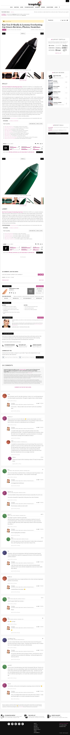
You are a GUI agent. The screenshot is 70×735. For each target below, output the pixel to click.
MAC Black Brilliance (9, 126)
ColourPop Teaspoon (9, 235)
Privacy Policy (37, 729)
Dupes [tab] (5, 120)
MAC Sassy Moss (8, 237)
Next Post (41, 280)
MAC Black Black (8, 130)
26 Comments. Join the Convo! (10, 271)
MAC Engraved (8, 134)
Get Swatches (40, 357)
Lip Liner (12, 277)
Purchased (19, 29)
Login (67, 1)
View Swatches (32, 123)
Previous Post (5, 280)
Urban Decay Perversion (9, 128)
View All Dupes (39, 123)
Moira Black (7, 133)
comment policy (22, 369)
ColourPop (3, 15)
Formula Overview (13, 118)
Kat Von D (8, 277)
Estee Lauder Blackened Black (11, 137)
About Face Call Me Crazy (10, 238)
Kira (8, 469)
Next (43, 33)
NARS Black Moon (8, 135)
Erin (8, 618)
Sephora (11, 152)
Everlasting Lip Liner (14, 288)
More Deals (58, 133)
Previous (41, 33)
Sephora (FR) (31, 152)
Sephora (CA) (16, 152)
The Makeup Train (11, 638)
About (35, 723)
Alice (12, 537)
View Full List (58, 53)
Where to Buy (39, 152)
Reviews (4, 29)
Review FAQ (40, 317)
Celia (12, 440)
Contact (36, 725)
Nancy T (9, 514)
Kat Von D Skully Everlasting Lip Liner (12, 86)
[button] (11, 7)
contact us (30, 372)
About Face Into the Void (10, 138)
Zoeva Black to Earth (9, 131)
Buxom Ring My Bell (9, 233)
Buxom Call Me (8, 129)
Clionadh (3, 14)
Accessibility (37, 732)
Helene (14, 457)
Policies (35, 726)
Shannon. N (10, 491)
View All (12, 12)
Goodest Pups (62, 726)
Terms (35, 731)
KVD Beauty (11, 289)
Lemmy (4, 244)
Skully (5, 143)
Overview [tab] (14, 120)
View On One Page (22, 80)
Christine (32, 29)
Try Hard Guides (63, 725)
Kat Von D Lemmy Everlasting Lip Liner (12, 212)
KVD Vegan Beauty (23, 152)
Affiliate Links (13, 29)
